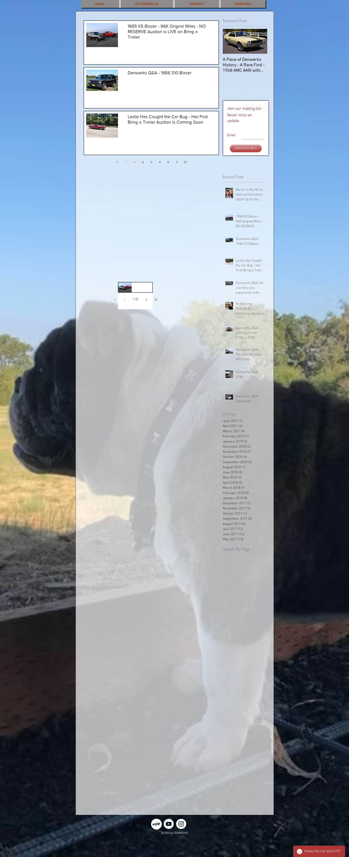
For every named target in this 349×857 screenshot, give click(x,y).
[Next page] (176, 162)
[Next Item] (261, 41)
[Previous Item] (229, 41)
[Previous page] (125, 162)
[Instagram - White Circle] (181, 824)
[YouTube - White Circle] (169, 824)
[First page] (117, 162)
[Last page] (185, 162)
